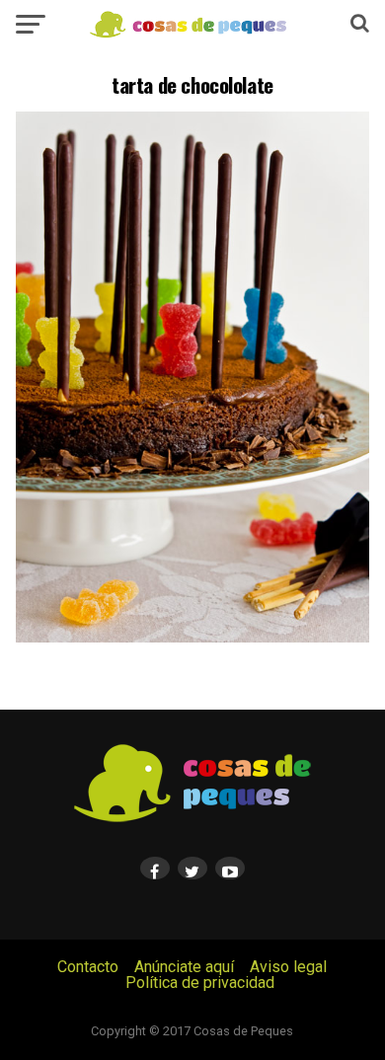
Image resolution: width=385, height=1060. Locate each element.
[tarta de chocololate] (192, 637)
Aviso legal (288, 966)
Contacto (87, 966)
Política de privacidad (199, 982)
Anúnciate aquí (184, 966)
